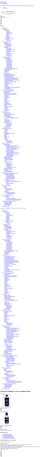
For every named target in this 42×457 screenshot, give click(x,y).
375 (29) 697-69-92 (5, 3)
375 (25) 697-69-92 (10, 5)
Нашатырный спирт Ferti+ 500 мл (6, 425)
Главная (1, 208)
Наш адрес (32, 5)
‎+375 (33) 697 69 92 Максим (7, 435)
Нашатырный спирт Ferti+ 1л (5, 407)
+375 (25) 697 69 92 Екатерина (7, 436)
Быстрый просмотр (3, 411)
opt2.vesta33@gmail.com (26, 5)
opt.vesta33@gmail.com (17, 5)
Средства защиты (7, 208)
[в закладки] (1, 410)
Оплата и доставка (3, 1)
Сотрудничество (3, 2)
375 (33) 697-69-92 (3, 5)
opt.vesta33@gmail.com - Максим (8, 437)
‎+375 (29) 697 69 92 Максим (7, 434)
